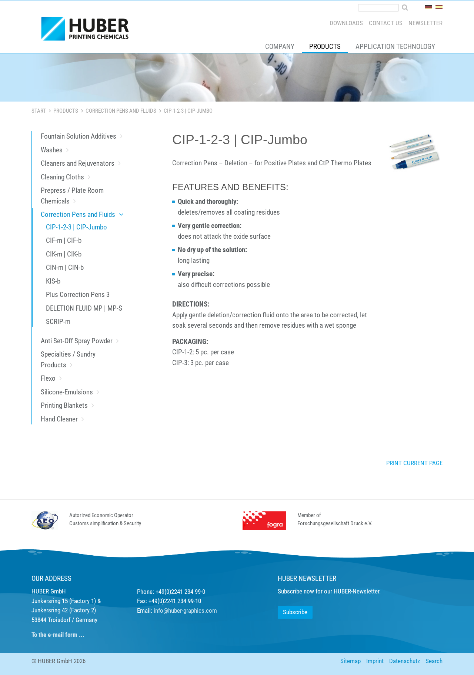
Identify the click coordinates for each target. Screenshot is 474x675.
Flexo (48, 378)
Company (279, 46)
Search (434, 661)
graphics (193, 610)
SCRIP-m (58, 321)
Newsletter (425, 23)
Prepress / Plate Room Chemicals (72, 195)
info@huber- (168, 610)
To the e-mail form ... (57, 634)
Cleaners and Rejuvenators (77, 163)
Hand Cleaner (59, 419)
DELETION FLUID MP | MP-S (84, 308)
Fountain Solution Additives (78, 136)
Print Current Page (414, 463)
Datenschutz (404, 661)
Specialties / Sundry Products (68, 359)
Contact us (386, 23)
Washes (52, 150)
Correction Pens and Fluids (121, 110)
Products (325, 46)
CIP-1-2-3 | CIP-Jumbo (76, 227)
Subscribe (295, 612)
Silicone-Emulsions (67, 392)
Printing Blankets (64, 405)
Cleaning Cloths (62, 177)
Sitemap (350, 661)
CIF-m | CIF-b (63, 240)
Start (38, 110)
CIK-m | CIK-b (63, 254)
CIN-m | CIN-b (65, 267)
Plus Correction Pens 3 (78, 294)
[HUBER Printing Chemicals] (88, 30)
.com (210, 610)
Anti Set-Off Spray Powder (77, 341)
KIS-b (53, 281)
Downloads (346, 23)
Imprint (375, 661)
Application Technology (395, 46)
